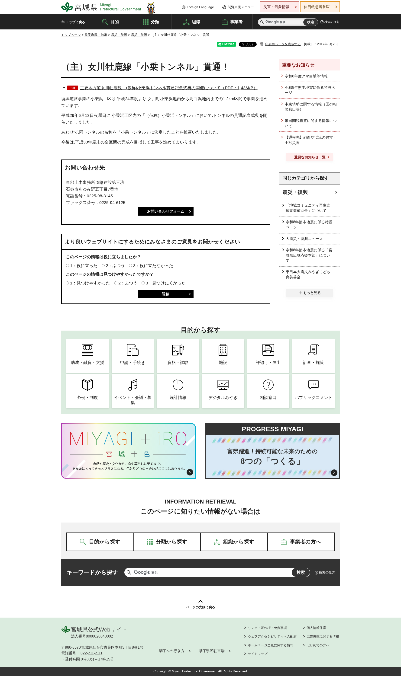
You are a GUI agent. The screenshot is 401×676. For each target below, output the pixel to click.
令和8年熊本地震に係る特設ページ (310, 90)
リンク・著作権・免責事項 (267, 628)
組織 (196, 21)
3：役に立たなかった (153, 265)
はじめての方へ (318, 645)
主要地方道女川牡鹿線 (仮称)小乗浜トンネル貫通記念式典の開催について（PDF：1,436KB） (169, 88)
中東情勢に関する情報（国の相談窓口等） (311, 106)
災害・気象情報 (276, 7)
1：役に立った (83, 265)
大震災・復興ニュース (304, 239)
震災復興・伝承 (95, 35)
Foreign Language (200, 7)
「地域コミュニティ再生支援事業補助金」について (308, 207)
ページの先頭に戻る (200, 607)
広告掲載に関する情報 (323, 636)
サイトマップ (257, 654)
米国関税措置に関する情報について (311, 123)
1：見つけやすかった (90, 283)
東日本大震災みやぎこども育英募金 (308, 274)
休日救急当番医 (317, 7)
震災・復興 (119, 35)
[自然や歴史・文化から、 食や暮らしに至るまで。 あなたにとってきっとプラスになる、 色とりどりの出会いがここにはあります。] (129, 466)
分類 (155, 21)
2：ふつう (115, 265)
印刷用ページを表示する (283, 44)
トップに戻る (75, 22)
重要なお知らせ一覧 (310, 157)
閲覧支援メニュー (241, 7)
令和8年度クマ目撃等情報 (306, 76)
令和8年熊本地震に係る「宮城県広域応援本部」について (309, 255)
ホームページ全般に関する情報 (270, 645)
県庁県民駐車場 (212, 651)
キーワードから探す (92, 572)
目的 (114, 21)
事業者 (236, 21)
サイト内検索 (262, 22)
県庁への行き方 (171, 651)
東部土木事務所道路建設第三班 (95, 182)
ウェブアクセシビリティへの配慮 (272, 636)
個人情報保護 (316, 628)
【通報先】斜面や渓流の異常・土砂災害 (311, 139)
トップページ (71, 35)
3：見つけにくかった (166, 283)
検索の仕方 (332, 22)
